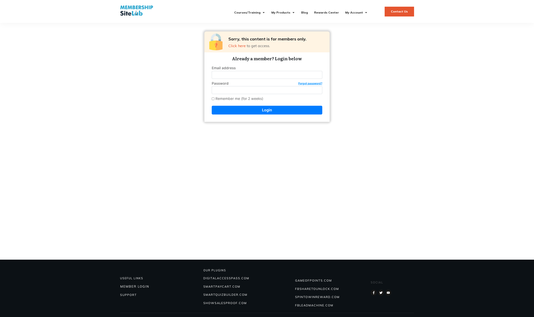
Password (267, 83)
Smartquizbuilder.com (225, 295)
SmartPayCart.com (221, 286)
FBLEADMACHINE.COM (314, 305)
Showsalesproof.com (225, 303)
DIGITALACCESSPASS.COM (226, 278)
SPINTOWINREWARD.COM (317, 297)
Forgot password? (310, 83)
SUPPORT (128, 295)
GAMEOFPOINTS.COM (313, 280)
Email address (224, 68)
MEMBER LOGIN (134, 286)
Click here (237, 45)
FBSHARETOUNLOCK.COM (317, 289)
